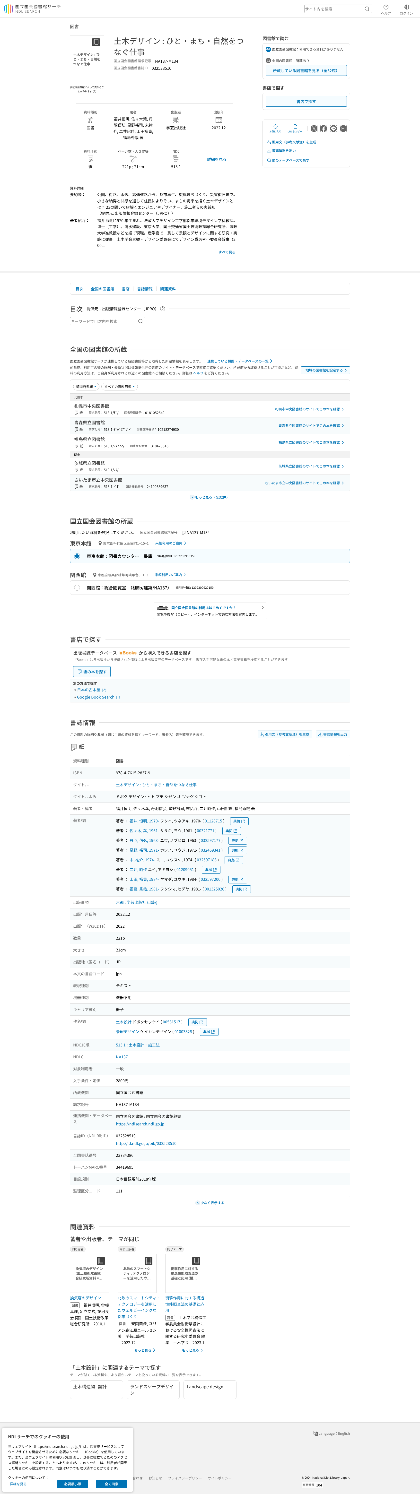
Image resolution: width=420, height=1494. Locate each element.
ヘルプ (386, 13)
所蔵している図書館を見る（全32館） (306, 70)
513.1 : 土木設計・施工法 (138, 1045)
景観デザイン (127, 1031)
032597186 (207, 860)
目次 (79, 289)
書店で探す (306, 101)
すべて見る (227, 252)
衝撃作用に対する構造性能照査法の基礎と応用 (184, 1304)
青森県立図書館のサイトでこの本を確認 (309, 425)
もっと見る (142, 1350)
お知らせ (155, 1478)
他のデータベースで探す (290, 160)
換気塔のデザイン (85, 1298)
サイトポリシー (220, 1478)
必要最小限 (72, 1483)
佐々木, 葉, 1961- (144, 830)
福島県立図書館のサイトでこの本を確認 (309, 442)
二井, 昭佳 (138, 869)
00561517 (171, 1022)
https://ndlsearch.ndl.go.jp (140, 1124)
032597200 (210, 879)
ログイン (406, 13)
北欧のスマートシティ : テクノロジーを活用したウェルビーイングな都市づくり (138, 1307)
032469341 (210, 850)
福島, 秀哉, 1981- (144, 889)
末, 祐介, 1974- (142, 860)
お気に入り (275, 131)
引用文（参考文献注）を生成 (294, 141)
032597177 (210, 840)
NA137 (122, 1057)
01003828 (183, 1031)
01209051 (185, 869)
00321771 (205, 830)
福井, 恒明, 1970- (144, 821)
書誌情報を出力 (284, 150)
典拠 (236, 821)
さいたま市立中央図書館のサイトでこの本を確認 (302, 482)
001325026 (214, 889)
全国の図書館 (102, 289)
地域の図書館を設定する (324, 370)
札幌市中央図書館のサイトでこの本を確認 (307, 408)
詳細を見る (217, 159)
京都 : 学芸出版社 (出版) (136, 902)
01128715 (213, 821)
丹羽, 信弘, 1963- (144, 840)
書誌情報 (145, 289)
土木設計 (123, 1022)
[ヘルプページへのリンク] (94, 90)
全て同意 (111, 1483)
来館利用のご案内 (169, 543)
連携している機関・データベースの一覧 (238, 361)
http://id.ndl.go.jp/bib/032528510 (146, 1143)
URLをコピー (295, 131)
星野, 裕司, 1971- (144, 850)
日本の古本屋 (89, 689)
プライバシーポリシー (185, 1478)
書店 (126, 289)
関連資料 (168, 289)
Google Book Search (96, 697)
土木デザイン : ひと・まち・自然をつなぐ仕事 (156, 784)
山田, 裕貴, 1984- (144, 879)
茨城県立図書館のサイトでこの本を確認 (309, 466)
